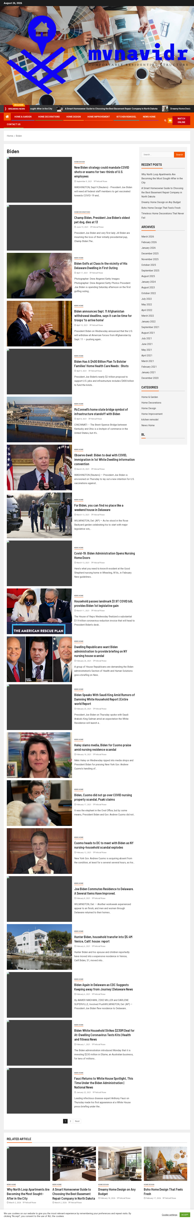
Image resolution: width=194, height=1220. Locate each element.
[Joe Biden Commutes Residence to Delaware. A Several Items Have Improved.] (39, 899)
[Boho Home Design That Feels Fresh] (165, 1164)
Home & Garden (23, 117)
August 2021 (148, 332)
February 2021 (149, 366)
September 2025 (150, 270)
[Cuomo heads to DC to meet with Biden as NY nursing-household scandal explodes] (39, 851)
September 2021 (150, 327)
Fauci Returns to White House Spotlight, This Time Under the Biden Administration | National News (103, 1082)
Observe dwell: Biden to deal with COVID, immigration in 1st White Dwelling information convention (104, 459)
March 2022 (147, 315)
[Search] (165, 120)
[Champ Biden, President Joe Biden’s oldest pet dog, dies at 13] (39, 228)
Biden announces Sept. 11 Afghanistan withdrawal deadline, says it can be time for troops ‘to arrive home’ (103, 315)
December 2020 (150, 378)
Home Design (73, 117)
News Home (149, 117)
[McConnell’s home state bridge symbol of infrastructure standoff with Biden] (39, 419)
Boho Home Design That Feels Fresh (161, 207)
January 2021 (148, 372)
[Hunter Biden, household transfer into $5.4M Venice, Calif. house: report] (39, 947)
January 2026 (148, 247)
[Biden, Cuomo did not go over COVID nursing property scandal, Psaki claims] (39, 803)
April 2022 (146, 310)
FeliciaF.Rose (101, 181)
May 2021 (146, 349)
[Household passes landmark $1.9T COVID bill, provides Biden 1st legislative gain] (39, 611)
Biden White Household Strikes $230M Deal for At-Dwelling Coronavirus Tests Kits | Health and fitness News (104, 1034)
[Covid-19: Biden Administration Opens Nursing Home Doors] (39, 563)
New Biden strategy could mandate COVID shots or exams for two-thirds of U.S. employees (101, 171)
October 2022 (148, 293)
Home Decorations (49, 117)
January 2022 (148, 321)
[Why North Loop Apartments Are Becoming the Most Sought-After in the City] (28, 1164)
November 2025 (150, 259)
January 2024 (148, 281)
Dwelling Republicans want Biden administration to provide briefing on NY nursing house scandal (100, 651)
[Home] (7, 117)
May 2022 (146, 304)
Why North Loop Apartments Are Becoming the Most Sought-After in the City (162, 178)
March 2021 (147, 361)
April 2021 (146, 355)
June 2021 (147, 344)
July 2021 (146, 338)
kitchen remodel (126, 117)
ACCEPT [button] (184, 1215)
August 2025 (148, 276)
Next (77, 1121)
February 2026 (149, 242)
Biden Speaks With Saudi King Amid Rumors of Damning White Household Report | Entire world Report (104, 699)
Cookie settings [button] (169, 1214)
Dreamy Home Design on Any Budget (149, 108)
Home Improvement (98, 117)
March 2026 (147, 236)
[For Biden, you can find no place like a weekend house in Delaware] (39, 515)
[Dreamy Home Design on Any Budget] (120, 1164)
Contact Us (13, 124)
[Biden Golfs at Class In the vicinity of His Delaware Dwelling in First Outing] (39, 275)
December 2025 (150, 253)
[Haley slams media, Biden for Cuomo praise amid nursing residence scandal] (39, 755)
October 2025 (148, 264)
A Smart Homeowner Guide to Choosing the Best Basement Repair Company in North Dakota (71, 108)
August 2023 (148, 287)
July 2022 (146, 298)
